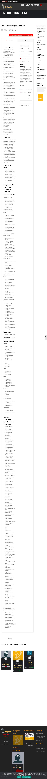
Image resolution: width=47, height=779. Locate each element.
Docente (5, 29)
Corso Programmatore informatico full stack (6, 663)
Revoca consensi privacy (40, 748)
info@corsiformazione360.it (14, 1)
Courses (7, 19)
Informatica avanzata (41, 44)
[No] (45, 775)
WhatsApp (4, 1)
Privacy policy (27, 777)
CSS (38, 34)
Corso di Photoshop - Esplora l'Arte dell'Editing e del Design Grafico (29, 663)
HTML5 (39, 40)
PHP (39, 64)
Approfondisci (6, 654)
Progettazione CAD (41, 69)
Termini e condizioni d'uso (40, 751)
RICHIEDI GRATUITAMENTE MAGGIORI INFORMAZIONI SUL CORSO (21, 35)
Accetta (19, 777)
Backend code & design (41, 28)
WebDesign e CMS (12, 30)
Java (38, 47)
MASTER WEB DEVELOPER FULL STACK (18, 666)
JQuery (38, 51)
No (22, 777)
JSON (38, 52)
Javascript (39, 49)
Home (2, 19)
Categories (11, 29)
